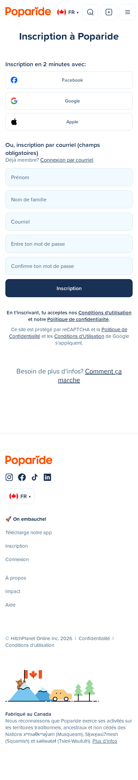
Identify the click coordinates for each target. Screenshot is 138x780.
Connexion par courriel (66, 159)
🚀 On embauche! (25, 518)
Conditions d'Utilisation (79, 336)
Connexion (17, 559)
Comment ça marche (90, 375)
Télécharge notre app (28, 532)
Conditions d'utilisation (105, 312)
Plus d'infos (104, 740)
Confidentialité (94, 638)
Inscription (16, 545)
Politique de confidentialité (78, 319)
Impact (12, 591)
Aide (10, 604)
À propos (15, 577)
